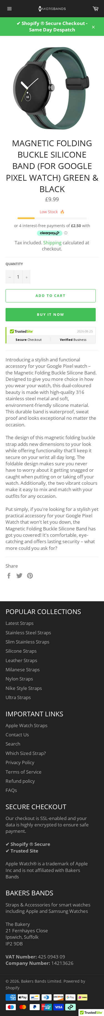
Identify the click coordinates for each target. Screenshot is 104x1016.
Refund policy (20, 781)
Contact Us (17, 734)
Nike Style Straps (24, 688)
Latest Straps (20, 623)
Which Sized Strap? (26, 753)
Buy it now (50, 314)
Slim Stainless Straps (27, 642)
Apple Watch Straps (26, 725)
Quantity (14, 264)
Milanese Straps (23, 669)
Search (13, 744)
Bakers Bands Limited (41, 981)
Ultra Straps (18, 697)
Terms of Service (24, 772)
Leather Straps (21, 660)
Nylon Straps (19, 678)
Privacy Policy (20, 762)
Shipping (52, 243)
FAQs (11, 790)
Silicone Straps (21, 651)
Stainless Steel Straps (28, 632)
